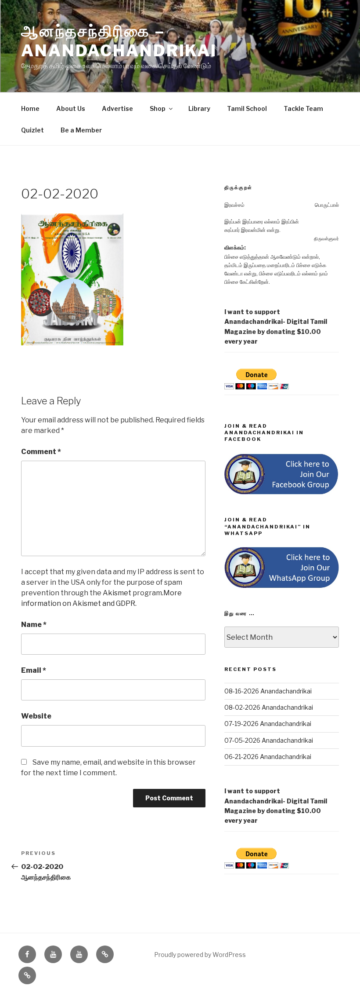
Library (199, 108)
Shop (158, 108)
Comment (41, 451)
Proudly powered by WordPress (200, 954)
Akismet (117, 593)
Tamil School (247, 108)
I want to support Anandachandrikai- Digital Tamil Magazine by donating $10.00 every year (275, 326)
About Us (70, 108)
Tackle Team (303, 108)
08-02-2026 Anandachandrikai (268, 707)
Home (30, 108)
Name (34, 624)
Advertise (117, 108)
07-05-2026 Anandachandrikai (268, 740)
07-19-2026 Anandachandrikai (267, 723)
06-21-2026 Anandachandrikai (267, 756)
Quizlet (32, 130)
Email (33, 670)
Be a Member (81, 130)
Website (36, 716)
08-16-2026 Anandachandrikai (268, 691)
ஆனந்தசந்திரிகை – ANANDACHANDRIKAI (119, 40)
